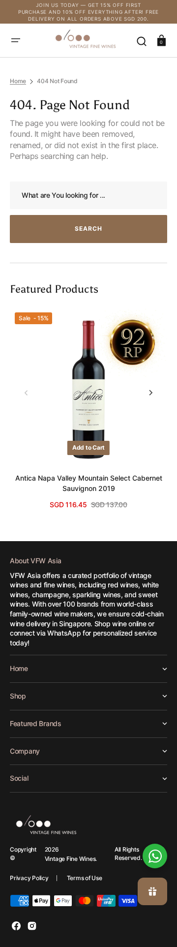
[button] (16, 40)
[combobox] (88, 196)
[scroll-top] (156, 823)
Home (18, 81)
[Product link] (88, 408)
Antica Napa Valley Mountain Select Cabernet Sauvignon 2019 (88, 483)
